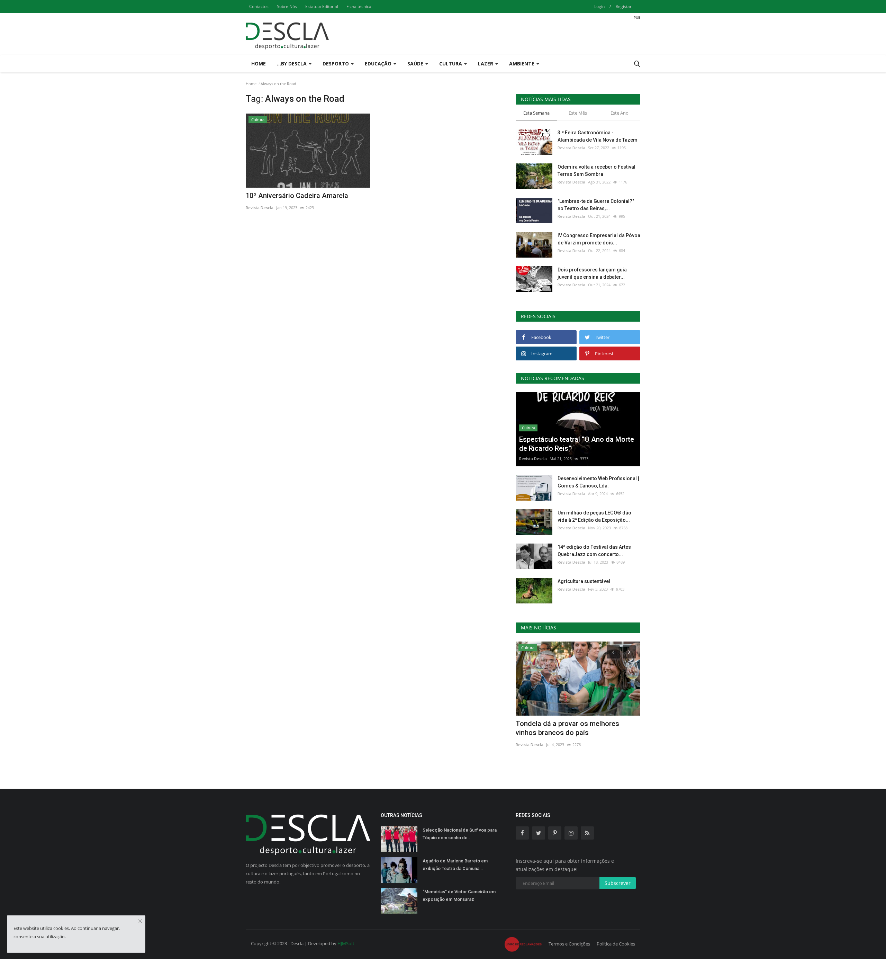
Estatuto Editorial (321, 6)
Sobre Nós (287, 6)
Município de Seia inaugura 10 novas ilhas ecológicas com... (573, 728)
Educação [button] (379, 63)
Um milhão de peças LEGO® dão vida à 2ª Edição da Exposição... (594, 516)
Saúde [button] (416, 63)
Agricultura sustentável (584, 581)
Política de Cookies (616, 944)
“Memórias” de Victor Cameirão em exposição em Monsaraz (459, 895)
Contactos (259, 6)
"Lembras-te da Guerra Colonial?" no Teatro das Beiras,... (596, 204)
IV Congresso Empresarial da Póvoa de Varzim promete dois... (599, 239)
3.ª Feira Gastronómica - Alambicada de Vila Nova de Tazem (598, 136)
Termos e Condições (569, 944)
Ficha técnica (358, 6)
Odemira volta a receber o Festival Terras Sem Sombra (596, 170)
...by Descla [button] (292, 63)
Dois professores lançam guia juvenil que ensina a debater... (592, 273)
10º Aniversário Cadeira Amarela (297, 195)
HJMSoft (345, 943)
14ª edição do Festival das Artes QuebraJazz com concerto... (594, 550)
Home (258, 63)
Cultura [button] (451, 63)
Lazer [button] (486, 63)
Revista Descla (259, 207)
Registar (624, 6)
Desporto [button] (336, 63)
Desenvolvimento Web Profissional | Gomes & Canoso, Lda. (598, 482)
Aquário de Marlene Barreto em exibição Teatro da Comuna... (455, 864)
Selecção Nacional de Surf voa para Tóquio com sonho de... (460, 833)
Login (599, 6)
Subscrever (618, 883)
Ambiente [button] (522, 63)
